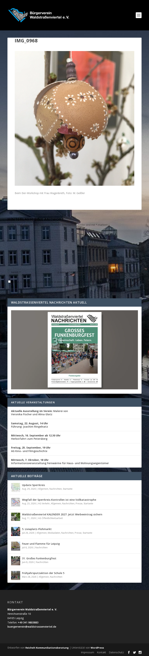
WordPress (97, 647)
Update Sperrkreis (33, 485)
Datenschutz (116, 652)
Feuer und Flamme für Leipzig (41, 543)
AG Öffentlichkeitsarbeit (50, 518)
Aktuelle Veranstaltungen (33, 402)
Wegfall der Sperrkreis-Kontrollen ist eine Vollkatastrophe (59, 499)
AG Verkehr (44, 503)
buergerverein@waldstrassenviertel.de (31, 626)
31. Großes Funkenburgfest (39, 558)
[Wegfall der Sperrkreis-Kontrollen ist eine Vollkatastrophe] (15, 502)
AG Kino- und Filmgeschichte (31, 449)
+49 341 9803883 (28, 622)
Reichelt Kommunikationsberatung (47, 647)
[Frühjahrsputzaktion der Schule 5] (15, 575)
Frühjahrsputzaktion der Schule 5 (43, 573)
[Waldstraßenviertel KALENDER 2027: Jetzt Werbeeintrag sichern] (15, 516)
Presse (79, 503)
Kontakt (101, 652)
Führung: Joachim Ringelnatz (29, 425)
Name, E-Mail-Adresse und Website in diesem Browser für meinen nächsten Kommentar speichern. (70, 281)
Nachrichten (55, 488)
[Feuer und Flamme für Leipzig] (15, 546)
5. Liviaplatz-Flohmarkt (37, 529)
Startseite (68, 488)
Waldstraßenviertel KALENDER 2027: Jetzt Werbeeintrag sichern (62, 514)
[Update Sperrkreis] (15, 487)
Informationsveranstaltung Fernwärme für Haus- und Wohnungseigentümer (60, 461)
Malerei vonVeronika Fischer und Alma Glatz (39, 412)
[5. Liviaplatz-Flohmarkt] (15, 531)
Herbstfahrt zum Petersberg (36, 437)
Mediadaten (54, 532)
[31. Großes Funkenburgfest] (15, 560)
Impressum (87, 652)
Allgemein (43, 488)
